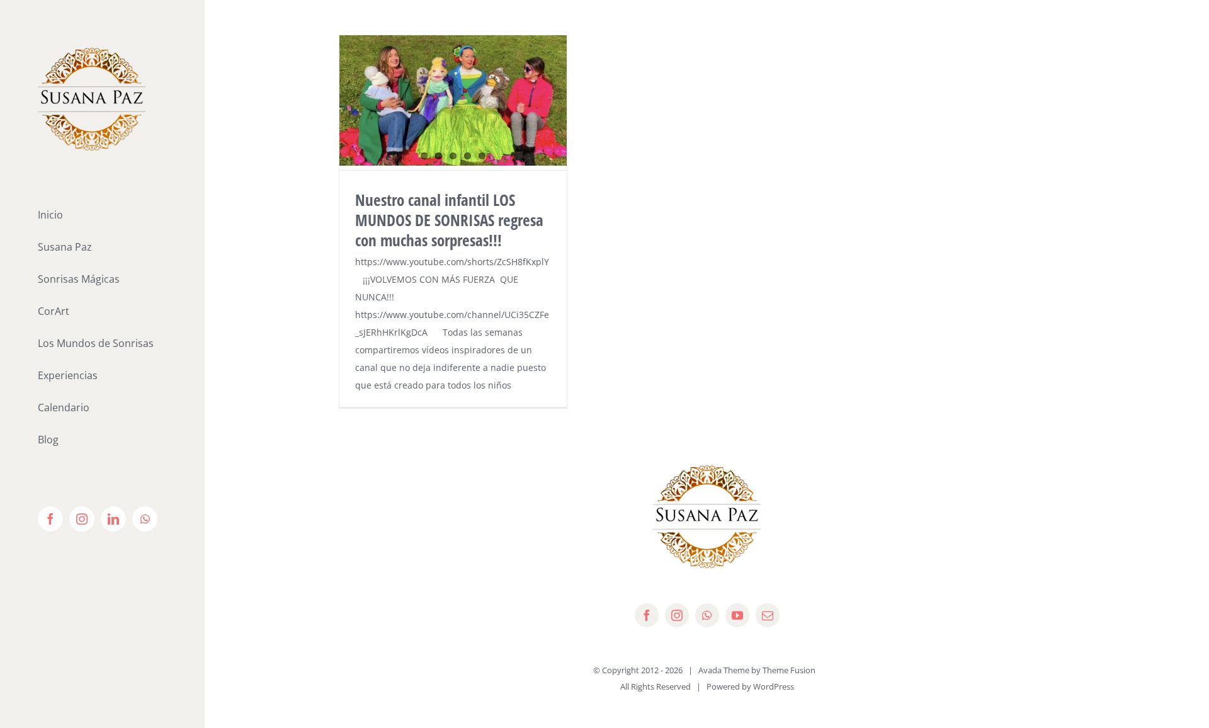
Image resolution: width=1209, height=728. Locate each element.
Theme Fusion (789, 670)
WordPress (773, 686)
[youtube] (737, 615)
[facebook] (647, 615)
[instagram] (677, 615)
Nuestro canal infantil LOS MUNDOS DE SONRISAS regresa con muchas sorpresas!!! (449, 220)
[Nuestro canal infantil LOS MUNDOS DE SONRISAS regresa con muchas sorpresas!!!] (453, 100)
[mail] (768, 615)
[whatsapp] (707, 615)
